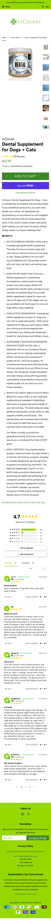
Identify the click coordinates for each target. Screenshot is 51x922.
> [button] (34, 786)
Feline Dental (16, 38)
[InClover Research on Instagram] (28, 814)
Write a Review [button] (26, 548)
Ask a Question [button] (26, 554)
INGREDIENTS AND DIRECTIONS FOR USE (23, 502)
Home (4, 38)
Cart (47, 7)
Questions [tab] (26, 563)
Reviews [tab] (8, 563)
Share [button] (9, 597)
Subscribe (38, 838)
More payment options (25, 192)
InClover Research (33, 902)
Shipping (6, 166)
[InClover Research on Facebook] (22, 814)
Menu (7, 7)
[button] (41, 597)
